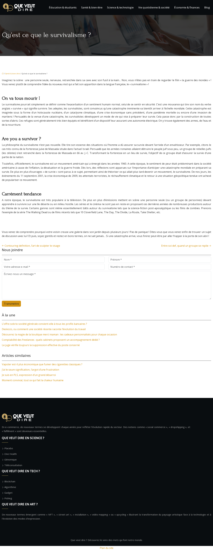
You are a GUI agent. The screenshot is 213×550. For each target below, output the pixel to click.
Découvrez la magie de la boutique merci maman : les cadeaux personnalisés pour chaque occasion (59, 334)
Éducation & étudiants (63, 7)
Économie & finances (187, 7)
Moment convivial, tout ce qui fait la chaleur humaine (32, 380)
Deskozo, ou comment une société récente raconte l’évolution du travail (44, 329)
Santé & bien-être (91, 7)
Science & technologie (120, 7)
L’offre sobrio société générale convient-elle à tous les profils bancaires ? (44, 324)
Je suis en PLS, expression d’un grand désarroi (29, 375)
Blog (207, 7)
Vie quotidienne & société (153, 7)
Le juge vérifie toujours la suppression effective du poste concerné (41, 345)
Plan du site (106, 548)
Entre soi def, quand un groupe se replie (184, 245)
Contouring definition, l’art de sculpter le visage (32, 245)
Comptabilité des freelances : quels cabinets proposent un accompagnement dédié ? (51, 340)
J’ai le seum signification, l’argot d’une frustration (30, 369)
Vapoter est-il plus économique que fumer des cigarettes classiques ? (42, 364)
